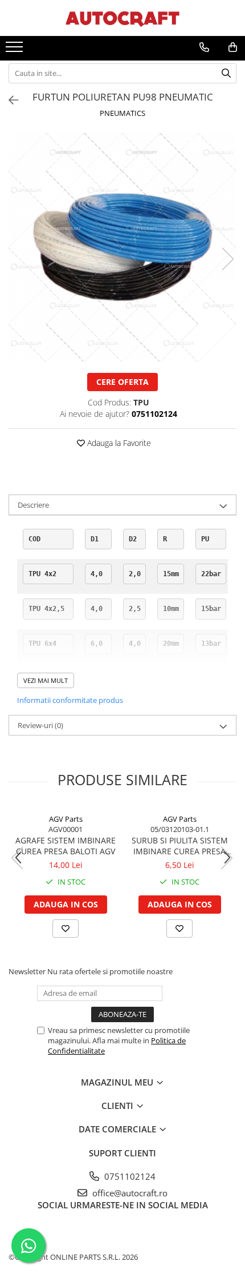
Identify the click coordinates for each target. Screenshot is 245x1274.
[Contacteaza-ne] (204, 47)
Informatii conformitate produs (70, 700)
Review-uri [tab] (40, 725)
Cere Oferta (122, 381)
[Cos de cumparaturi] (232, 47)
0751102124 (129, 1176)
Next (227, 259)
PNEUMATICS (122, 113)
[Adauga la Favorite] (65, 928)
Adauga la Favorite (118, 442)
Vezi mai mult (45, 680)
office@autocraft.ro (129, 1193)
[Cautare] (226, 73)
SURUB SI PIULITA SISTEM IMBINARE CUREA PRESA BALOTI (180, 846)
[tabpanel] (122, 247)
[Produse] (16, 50)
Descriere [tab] (33, 505)
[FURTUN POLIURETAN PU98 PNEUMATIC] (122, 247)
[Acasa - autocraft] (122, 18)
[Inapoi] (8, 100)
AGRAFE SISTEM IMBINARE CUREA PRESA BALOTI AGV (65, 846)
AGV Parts (66, 819)
